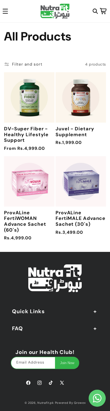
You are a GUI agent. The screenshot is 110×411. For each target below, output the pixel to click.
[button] (95, 11)
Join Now (67, 363)
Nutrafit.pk (45, 403)
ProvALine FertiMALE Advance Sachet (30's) (80, 218)
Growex (79, 403)
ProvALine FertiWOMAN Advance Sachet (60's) (25, 221)
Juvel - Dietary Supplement (75, 132)
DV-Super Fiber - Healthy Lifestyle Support (26, 134)
